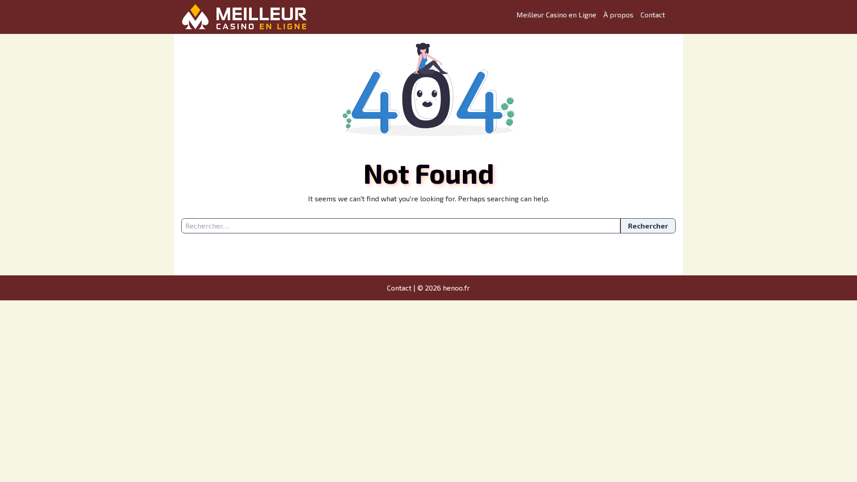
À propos (618, 14)
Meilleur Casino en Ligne (556, 14)
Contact (653, 14)
